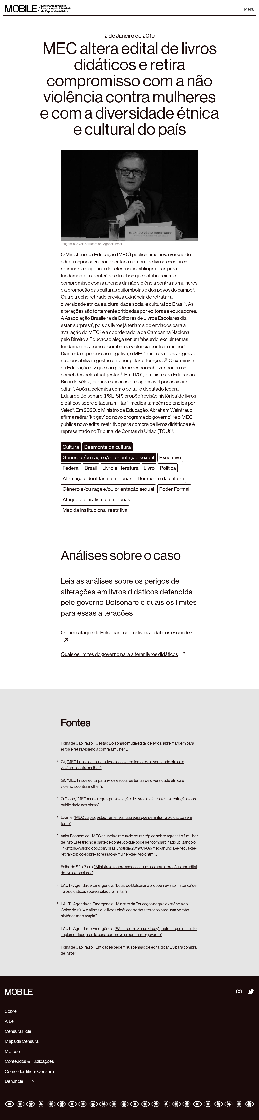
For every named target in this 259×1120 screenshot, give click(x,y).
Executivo (170, 457)
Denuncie (14, 1081)
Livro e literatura (120, 468)
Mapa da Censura (21, 1041)
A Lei (9, 1021)
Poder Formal (174, 489)
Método (12, 1051)
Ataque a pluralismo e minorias (96, 499)
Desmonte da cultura (107, 447)
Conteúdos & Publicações (29, 1061)
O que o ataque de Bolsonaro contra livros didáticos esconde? (126, 632)
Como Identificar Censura (29, 1071)
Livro (149, 468)
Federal (71, 468)
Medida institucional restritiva (95, 510)
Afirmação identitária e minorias (97, 478)
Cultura (71, 447)
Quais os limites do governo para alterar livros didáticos (119, 654)
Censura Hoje (18, 1031)
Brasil (91, 468)
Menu (249, 9)
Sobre (11, 1011)
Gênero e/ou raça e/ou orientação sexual (108, 457)
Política (168, 468)
